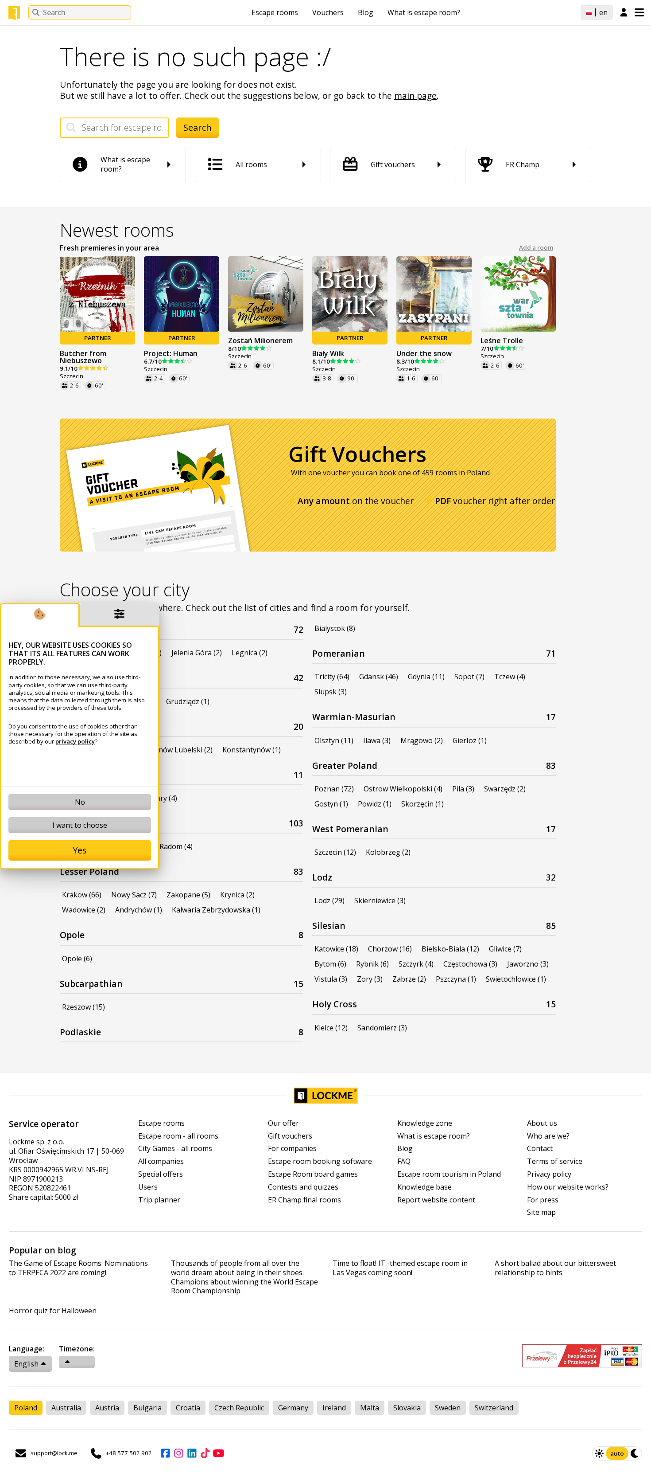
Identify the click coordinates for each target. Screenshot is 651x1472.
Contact (540, 1148)
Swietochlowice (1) (516, 979)
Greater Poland (344, 765)
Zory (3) (370, 979)
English (26, 1364)
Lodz (322, 877)
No (80, 802)
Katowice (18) (336, 949)
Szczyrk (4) (416, 964)
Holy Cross (334, 1004)
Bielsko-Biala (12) (450, 949)
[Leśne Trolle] (518, 294)
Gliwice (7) (505, 949)
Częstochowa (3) (470, 964)
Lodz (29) (329, 900)
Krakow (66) (81, 895)
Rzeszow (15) (83, 1007)
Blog (365, 12)
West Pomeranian (350, 829)
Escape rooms (275, 12)
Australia (66, 1408)
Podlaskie (80, 1032)
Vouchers (328, 12)
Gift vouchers (290, 1136)
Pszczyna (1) (456, 979)
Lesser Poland (89, 871)
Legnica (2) (249, 653)
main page (415, 96)
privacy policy (75, 741)
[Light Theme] (599, 1453)
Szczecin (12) (335, 852)
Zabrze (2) (409, 979)
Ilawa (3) (377, 740)
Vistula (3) (330, 979)
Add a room (536, 247)
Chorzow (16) (390, 949)
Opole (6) (77, 958)
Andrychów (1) (138, 910)
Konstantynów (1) (251, 750)
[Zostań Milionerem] (265, 294)
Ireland (334, 1408)
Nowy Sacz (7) (134, 895)
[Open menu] (639, 12)
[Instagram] (178, 1453)
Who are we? (548, 1136)
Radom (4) (176, 846)
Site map (541, 1212)
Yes (80, 850)
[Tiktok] (205, 1453)
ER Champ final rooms (304, 1200)
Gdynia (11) (426, 676)
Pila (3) (463, 789)
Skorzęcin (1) (422, 804)
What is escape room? (424, 12)
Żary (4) (164, 798)
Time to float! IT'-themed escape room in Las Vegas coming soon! (400, 1268)
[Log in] (624, 13)
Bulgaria (147, 1408)
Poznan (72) (334, 789)
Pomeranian (338, 653)
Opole (72, 935)
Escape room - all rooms (178, 1136)
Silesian (328, 926)
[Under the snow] (434, 294)
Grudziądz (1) (187, 701)
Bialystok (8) (334, 628)
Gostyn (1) (331, 804)
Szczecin (71, 376)
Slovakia (407, 1408)
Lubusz (74, 775)
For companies (292, 1148)
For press (542, 1200)
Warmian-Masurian (353, 717)
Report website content (436, 1200)
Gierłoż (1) (470, 740)
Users (148, 1187)
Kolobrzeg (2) (388, 852)
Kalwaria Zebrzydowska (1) (216, 910)
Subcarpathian (91, 984)
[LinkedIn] (191, 1453)
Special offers (160, 1174)
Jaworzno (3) (528, 964)
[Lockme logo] (14, 12)
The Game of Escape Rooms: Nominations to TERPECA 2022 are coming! (78, 1268)
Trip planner (159, 1200)
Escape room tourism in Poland (449, 1174)
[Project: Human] (181, 294)
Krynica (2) (237, 895)
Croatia (188, 1408)
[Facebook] (165, 1453)
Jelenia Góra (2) (196, 653)
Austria (107, 1408)
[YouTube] (218, 1453)
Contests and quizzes (303, 1187)
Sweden (448, 1408)
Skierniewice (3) (380, 900)
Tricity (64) (331, 676)
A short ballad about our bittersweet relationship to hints (555, 1268)
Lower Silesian (90, 629)
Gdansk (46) (378, 676)
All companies (161, 1161)
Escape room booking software (320, 1161)
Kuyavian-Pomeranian (107, 678)
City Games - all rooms (175, 1148)
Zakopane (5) (188, 895)
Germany (293, 1408)
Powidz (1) (374, 804)
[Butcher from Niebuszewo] (97, 294)
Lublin (73, 726)
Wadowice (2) (83, 910)
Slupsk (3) (330, 692)
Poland (25, 1408)
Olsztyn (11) (333, 740)
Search (197, 127)
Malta (369, 1408)
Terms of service (554, 1161)
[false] (77, 1362)
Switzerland (494, 1408)
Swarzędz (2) (505, 789)
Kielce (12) (331, 1028)
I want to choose (79, 825)
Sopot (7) (469, 676)
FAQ (404, 1161)
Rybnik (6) (372, 964)
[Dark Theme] (635, 1453)
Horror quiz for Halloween (53, 1310)
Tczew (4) (509, 676)
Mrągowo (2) (421, 740)
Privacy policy (549, 1174)
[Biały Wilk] (350, 294)
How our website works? (567, 1187)
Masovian (80, 823)
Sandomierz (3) (382, 1028)
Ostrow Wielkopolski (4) (403, 789)
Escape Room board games (313, 1174)
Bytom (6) (330, 964)
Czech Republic (239, 1408)
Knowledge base (424, 1187)
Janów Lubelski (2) (182, 750)
